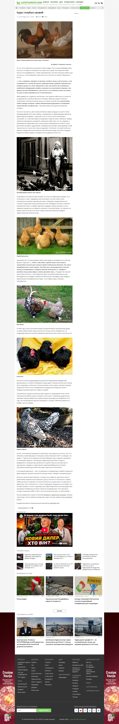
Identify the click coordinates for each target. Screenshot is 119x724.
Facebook (75, 680)
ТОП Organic (22, 677)
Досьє (60, 665)
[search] (101, 3)
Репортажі (65, 8)
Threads (75, 697)
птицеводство (21, 512)
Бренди (61, 671)
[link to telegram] (76, 710)
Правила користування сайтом (90, 671)
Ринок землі (21, 692)
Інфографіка (52, 8)
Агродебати (48, 679)
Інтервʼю (25, 637)
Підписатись (44, 710)
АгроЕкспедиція (23, 670)
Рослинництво (22, 684)
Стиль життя (85, 8)
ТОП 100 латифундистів (22, 673)
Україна (33, 662)
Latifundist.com (55, 503)
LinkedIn (75, 691)
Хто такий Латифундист (90, 666)
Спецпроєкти (42, 8)
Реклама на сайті (77, 665)
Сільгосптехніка (36, 673)
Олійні (33, 671)
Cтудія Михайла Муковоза (77, 719)
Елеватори (34, 676)
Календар (62, 662)
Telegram (75, 686)
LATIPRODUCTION (92, 691)
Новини (57, 596)
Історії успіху (75, 8)
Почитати (49, 659)
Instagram (75, 689)
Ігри (59, 8)
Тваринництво (22, 687)
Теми (20, 681)
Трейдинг (21, 689)
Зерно (33, 668)
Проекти (21, 659)
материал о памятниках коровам (54, 495)
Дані (60, 659)
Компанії (61, 668)
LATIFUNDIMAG (91, 687)
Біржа (88, 683)
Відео (28, 8)
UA (96, 3)
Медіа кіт (75, 662)
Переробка (34, 685)
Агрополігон (21, 667)
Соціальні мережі (76, 676)
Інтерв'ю (22, 8)
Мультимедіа (64, 675)
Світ (32, 665)
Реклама (76, 659)
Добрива (34, 687)
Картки (93, 8)
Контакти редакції (92, 676)
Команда (89, 679)
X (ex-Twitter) (76, 694)
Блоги (34, 8)
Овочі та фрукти (36, 682)
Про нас (88, 662)
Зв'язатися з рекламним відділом (76, 670)
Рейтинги (48, 671)
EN (99, 3)
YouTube (75, 683)
